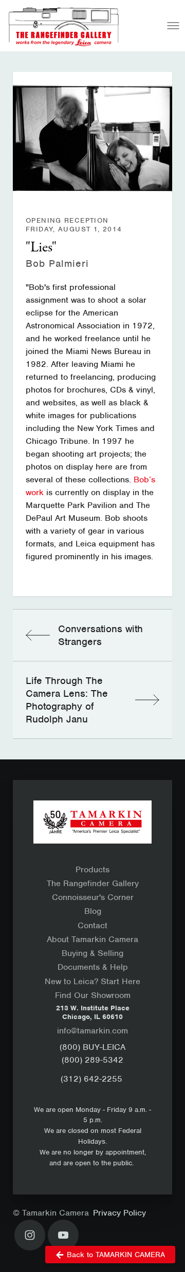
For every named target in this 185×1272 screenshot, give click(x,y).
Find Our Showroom (93, 995)
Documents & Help (93, 967)
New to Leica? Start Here (92, 981)
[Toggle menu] (173, 25)
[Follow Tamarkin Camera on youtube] (63, 1235)
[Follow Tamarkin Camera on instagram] (29, 1235)
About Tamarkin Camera (92, 939)
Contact (92, 925)
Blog (92, 911)
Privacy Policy (119, 1212)
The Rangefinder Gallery (93, 883)
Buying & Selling (92, 953)
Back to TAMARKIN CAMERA (116, 1254)
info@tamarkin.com (92, 1030)
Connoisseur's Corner (93, 897)
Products (92, 869)
